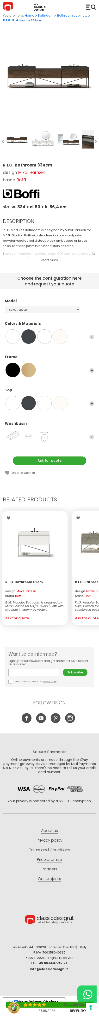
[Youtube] (41, 722)
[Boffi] (21, 193)
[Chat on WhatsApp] (87, 994)
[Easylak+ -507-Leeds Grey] (29, 336)
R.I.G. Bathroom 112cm (24, 582)
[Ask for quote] (35, 544)
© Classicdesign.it (49, 920)
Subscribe (75, 672)
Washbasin (16, 423)
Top (8, 390)
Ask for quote (49, 460)
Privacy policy (49, 840)
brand (13, 596)
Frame (11, 357)
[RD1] (29, 436)
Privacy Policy (49, 681)
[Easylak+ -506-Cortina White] (13, 336)
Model (11, 301)
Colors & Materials (23, 323)
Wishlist (10, 518)
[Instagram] (70, 722)
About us (49, 830)
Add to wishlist (23, 472)
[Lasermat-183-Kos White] (44, 336)
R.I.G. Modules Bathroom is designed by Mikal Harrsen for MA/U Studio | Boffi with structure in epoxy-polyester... (34, 606)
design (20, 591)
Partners (49, 869)
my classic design (40, 7)
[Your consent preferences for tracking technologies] (90, 1007)
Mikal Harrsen (31, 172)
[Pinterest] (55, 722)
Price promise (49, 859)
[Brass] (29, 370)
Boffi (21, 180)
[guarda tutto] (91, 337)
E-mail (35, 672)
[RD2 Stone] (44, 436)
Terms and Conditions (49, 850)
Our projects (49, 878)
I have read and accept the (34, 681)
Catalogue (91, 7)
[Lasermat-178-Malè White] (60, 336)
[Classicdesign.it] (8, 7)
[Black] (13, 370)
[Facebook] (26, 722)
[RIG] (13, 436)
